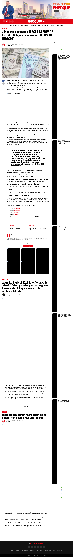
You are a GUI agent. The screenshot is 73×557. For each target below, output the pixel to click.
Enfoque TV (46, 25)
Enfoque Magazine (33, 25)
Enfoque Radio (40, 25)
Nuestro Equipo (60, 25)
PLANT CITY (17, 25)
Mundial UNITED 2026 (24, 25)
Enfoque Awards (52, 25)
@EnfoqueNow (17, 208)
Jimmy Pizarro (10, 295)
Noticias (12, 25)
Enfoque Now (9, 45)
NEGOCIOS (36, 216)
